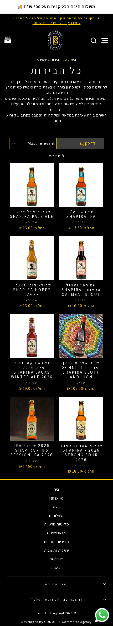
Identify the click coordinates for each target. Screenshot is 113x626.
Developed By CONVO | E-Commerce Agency (56, 621)
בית (73, 59)
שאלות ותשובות (56, 550)
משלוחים (56, 515)
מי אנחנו (56, 498)
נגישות (56, 567)
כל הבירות (58, 59)
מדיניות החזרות (56, 541)
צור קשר (56, 558)
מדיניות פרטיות (56, 524)
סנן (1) (85, 143)
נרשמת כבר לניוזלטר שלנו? (56, 599)
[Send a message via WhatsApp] (102, 615)
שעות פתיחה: (57, 584)
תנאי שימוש (56, 532)
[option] (56, 20)
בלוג (56, 506)
